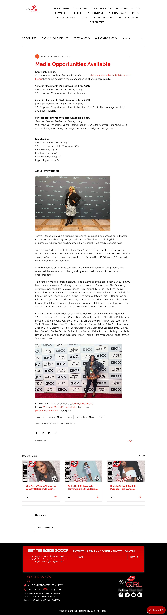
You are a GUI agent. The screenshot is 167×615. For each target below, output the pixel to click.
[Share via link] (55, 432)
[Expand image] (72, 203)
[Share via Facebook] (36, 432)
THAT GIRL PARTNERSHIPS (54, 38)
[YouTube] (133, 594)
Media (69, 417)
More (124, 38)
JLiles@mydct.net (54, 589)
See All (142, 455)
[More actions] (130, 56)
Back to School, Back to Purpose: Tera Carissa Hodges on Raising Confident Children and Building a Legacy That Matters (123, 487)
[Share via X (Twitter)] (43, 432)
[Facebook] (120, 594)
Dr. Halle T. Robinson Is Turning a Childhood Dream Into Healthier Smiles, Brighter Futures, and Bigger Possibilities (83, 487)
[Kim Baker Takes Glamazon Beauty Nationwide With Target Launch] (41, 471)
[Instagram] (139, 594)
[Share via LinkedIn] (49, 432)
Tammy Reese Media (85, 417)
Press (101, 417)
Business (40, 417)
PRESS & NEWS (82, 38)
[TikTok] (127, 594)
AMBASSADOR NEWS (106, 38)
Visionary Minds (55, 417)
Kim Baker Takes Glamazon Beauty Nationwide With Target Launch (41, 487)
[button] (141, 38)
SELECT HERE (29, 38)
